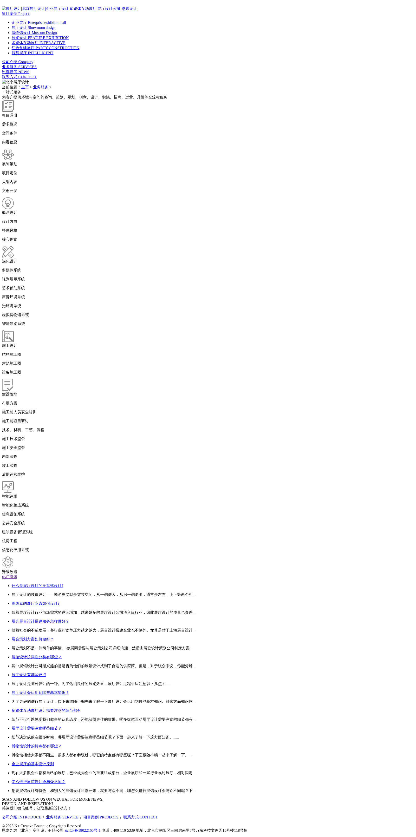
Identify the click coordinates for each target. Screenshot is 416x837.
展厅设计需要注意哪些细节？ (37, 728)
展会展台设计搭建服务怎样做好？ (40, 621)
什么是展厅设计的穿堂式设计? (37, 586)
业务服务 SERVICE (62, 817)
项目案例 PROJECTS (100, 817)
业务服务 (40, 87)
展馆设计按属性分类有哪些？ (37, 657)
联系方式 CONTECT (140, 817)
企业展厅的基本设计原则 (33, 764)
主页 (25, 87)
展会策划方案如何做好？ (33, 639)
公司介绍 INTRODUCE (21, 817)
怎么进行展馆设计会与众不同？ (38, 782)
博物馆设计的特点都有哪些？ (37, 746)
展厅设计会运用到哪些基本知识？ (40, 693)
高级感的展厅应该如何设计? (35, 603)
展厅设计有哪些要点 (29, 675)
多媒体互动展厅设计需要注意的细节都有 (46, 710)
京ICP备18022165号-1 (83, 830)
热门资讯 (9, 577)
